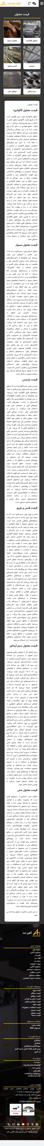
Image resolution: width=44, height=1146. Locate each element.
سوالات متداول (34, 975)
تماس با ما (36, 1068)
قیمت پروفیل (35, 996)
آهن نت (37, 955)
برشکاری (37, 1040)
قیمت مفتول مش (27, 790)
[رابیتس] (32, 57)
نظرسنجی (36, 1070)
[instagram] (28, 1124)
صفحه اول (36, 949)
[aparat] (37, 1124)
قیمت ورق (36, 990)
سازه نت (37, 961)
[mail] (13, 1124)
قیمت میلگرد (35, 993)
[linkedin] (18, 1124)
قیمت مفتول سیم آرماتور (23, 646)
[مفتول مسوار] (12, 32)
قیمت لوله (36, 1004)
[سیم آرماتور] (32, 83)
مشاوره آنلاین (35, 952)
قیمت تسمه (35, 1015)
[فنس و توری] (12, 57)
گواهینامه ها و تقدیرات (31, 1065)
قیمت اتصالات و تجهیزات (31, 1007)
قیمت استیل (35, 1010)
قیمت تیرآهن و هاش (32, 1001)
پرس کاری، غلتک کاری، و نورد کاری (27, 1048)
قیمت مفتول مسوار (26, 245)
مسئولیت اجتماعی (33, 969)
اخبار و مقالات (35, 972)
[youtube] (23, 1124)
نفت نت (37, 958)
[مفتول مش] (12, 83)
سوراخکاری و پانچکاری (32, 1046)
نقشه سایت (36, 1025)
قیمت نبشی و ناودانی (32, 999)
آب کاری (37, 1051)
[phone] (9, 1124)
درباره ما (37, 1062)
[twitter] (32, 1124)
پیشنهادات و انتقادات (32, 1073)
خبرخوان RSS (35, 1028)
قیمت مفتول (35, 1013)
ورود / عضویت (35, 964)
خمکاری (37, 1043)
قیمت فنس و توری (27, 508)
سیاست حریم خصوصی (31, 978)
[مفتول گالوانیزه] (32, 32)
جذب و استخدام (34, 1075)
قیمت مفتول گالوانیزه (25, 110)
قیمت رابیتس (30, 379)
